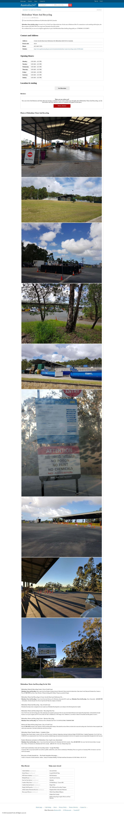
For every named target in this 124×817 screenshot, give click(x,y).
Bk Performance (53, 775)
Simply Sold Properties (30, 787)
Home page (23, 1)
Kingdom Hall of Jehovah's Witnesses (58, 789)
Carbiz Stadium (29, 770)
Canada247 (77, 810)
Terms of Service (73, 807)
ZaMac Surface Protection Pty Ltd (33, 789)
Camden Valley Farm (30, 782)
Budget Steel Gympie (54, 794)
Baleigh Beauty (28, 777)
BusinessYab (57, 810)
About (35, 1)
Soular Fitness (28, 773)
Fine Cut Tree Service (30, 780)
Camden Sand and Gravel (31, 784)
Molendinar (39, 9)
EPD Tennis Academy (30, 775)
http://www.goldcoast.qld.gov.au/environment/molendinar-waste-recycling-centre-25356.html (58, 49)
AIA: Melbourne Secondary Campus (58, 787)
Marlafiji (52, 780)
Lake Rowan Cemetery (55, 777)
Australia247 (28, 5)
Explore (30, 1)
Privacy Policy (63, 807)
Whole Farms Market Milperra (56, 792)
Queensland (25, 9)
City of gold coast (32, 9)
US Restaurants (67, 810)
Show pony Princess (30, 792)
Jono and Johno (53, 770)
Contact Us (42, 1)
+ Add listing (47, 807)
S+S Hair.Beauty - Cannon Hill (57, 782)
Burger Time (52, 784)
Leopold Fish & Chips (55, 773)
